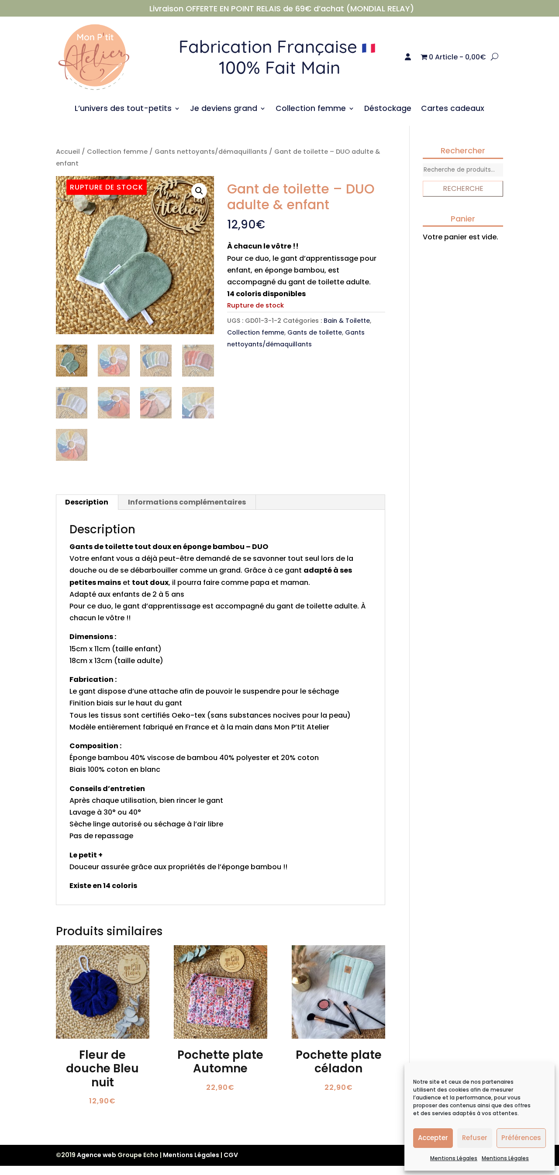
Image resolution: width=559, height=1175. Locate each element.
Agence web (96, 1155)
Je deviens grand (223, 109)
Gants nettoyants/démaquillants (211, 151)
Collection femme (311, 109)
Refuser (474, 1137)
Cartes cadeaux (452, 109)
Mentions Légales (453, 1158)
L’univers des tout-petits (123, 109)
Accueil (68, 151)
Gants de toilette (314, 332)
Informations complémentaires (187, 502)
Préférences (521, 1137)
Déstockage (387, 109)
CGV (231, 1155)
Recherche (463, 188)
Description (86, 502)
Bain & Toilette (347, 320)
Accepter (433, 1137)
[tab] (86, 502)
